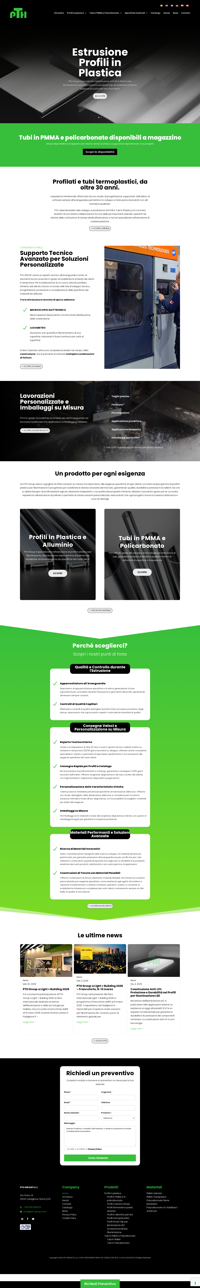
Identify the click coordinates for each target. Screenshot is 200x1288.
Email (66, 1102)
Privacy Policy (95, 1149)
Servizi (166, 13)
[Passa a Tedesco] (177, 5)
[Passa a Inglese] (166, 5)
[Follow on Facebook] (27, 1219)
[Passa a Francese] (171, 5)
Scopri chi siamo (32, 366)
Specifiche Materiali (101, 610)
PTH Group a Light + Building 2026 (46, 989)
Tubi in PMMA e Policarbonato (104, 13)
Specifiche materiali (135, 13)
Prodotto (105, 1112)
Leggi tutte (101, 1040)
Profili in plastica (75, 13)
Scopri (101, 96)
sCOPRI (57, 573)
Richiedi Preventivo (100, 1276)
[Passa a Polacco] (182, 5)
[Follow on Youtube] (33, 1219)
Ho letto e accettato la (84, 1149)
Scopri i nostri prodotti (36, 430)
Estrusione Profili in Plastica (100, 62)
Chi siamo (59, 13)
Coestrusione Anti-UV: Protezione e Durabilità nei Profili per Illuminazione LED (153, 992)
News (175, 13)
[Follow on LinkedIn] (22, 1219)
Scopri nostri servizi (101, 905)
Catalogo (155, 13)
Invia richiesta (98, 1158)
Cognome (106, 1092)
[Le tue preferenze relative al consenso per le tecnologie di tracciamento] (195, 1283)
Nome (67, 1092)
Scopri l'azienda (101, 228)
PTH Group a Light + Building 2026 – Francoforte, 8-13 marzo (100, 987)
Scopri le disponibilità (100, 152)
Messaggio (69, 1123)
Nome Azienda (71, 1112)
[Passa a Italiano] (161, 5)
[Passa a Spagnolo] (187, 5)
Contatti (185, 13)
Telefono (105, 1102)
